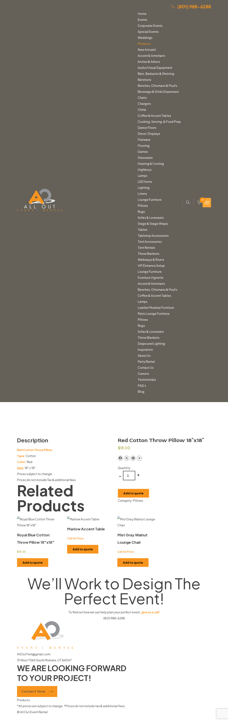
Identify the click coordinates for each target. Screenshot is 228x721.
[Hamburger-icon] (207, 202)
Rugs (141, 211)
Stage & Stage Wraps (153, 223)
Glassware (145, 157)
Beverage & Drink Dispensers (158, 91)
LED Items (145, 181)
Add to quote (133, 493)
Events (142, 19)
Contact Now (33, 691)
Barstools (144, 79)
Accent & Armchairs (151, 55)
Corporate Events (150, 25)
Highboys (145, 169)
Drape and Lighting (151, 343)
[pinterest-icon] (24, 718)
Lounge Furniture (150, 199)
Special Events (148, 31)
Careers (143, 373)
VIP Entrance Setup (151, 265)
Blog (141, 391)
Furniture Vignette (150, 277)
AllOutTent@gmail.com (33, 654)
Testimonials (147, 379)
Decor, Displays (149, 133)
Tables (142, 229)
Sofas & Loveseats (151, 217)
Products (144, 43)
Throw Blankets (148, 253)
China (142, 109)
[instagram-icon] (21, 718)
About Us (144, 355)
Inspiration (145, 349)
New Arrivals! (147, 49)
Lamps (142, 175)
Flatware (144, 139)
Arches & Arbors (149, 61)
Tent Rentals (146, 247)
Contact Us (146, 367)
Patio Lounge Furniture (154, 313)
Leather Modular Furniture (156, 307)
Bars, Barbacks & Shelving (156, 73)
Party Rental (146, 361)
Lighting (144, 187)
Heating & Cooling (151, 163)
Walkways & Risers (151, 259)
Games (143, 151)
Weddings (145, 37)
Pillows (143, 205)
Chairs (142, 97)
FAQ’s (142, 385)
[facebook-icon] (18, 718)
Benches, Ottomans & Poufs (157, 85)
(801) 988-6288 (194, 6)
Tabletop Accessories (153, 235)
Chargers (144, 103)
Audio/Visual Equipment (155, 67)
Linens (142, 193)
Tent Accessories (150, 241)
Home (142, 13)
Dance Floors (147, 127)
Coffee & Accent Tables (154, 115)
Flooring (144, 145)
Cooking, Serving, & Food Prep (159, 121)
